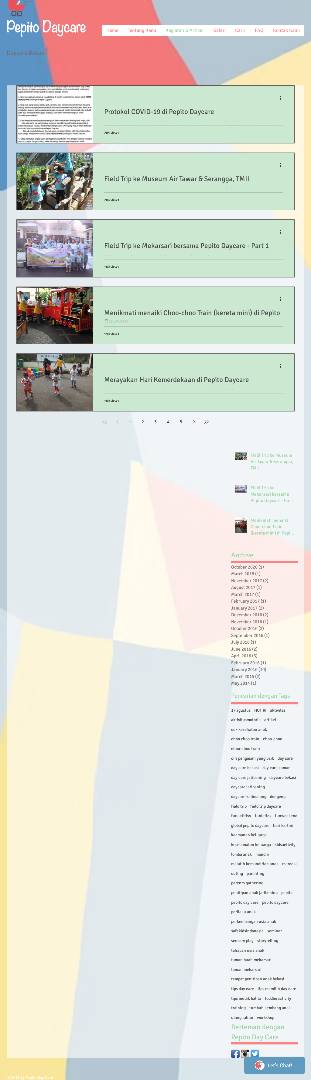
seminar (274, 931)
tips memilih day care (277, 988)
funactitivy (241, 815)
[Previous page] (117, 421)
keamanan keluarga (249, 835)
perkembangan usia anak (253, 921)
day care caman (276, 767)
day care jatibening (248, 777)
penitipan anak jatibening (254, 892)
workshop (265, 1017)
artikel (270, 719)
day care (285, 758)
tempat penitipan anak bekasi (257, 979)
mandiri (262, 854)
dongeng (277, 796)
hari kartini (283, 825)
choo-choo (272, 738)
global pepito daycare (250, 825)
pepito (286, 892)
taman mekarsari (246, 969)
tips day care (242, 988)
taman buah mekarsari (251, 959)
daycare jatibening (248, 786)
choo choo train (245, 738)
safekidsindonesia (247, 931)
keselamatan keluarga (251, 844)
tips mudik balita (246, 998)
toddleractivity (278, 998)
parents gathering (247, 883)
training (238, 1007)
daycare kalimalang (248, 796)
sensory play (242, 940)
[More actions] (282, 98)
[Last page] (206, 421)
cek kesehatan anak (249, 729)
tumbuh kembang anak (270, 1007)
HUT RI (260, 710)
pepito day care (244, 902)
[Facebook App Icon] (235, 1054)
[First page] (104, 421)
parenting (255, 873)
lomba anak (241, 854)
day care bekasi (245, 767)
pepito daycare (275, 902)
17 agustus (241, 710)
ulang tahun (242, 1017)
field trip (239, 806)
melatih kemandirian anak (255, 863)
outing (237, 873)
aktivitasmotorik (246, 719)
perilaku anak (243, 911)
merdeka (290, 863)
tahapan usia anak (247, 950)
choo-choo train (245, 748)
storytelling (267, 940)
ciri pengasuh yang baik (252, 758)
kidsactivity (285, 844)
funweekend (286, 815)
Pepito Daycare (46, 25)
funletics (263, 815)
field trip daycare (265, 806)
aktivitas (277, 710)
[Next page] (193, 421)
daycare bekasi (282, 777)
